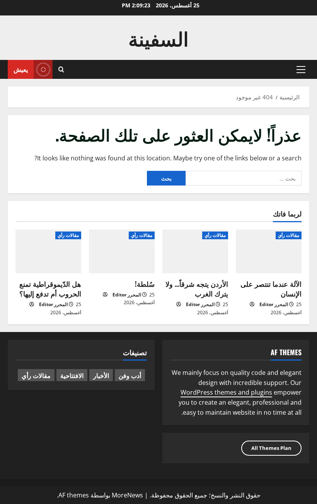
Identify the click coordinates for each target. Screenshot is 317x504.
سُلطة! (145, 284)
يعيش (21, 69)
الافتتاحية (72, 375)
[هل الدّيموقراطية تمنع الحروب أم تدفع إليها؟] (48, 251)
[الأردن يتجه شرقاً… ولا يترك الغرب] (195, 251)
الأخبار (101, 375)
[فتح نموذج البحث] (61, 69)
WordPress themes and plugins (226, 392)
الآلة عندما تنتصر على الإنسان (271, 288)
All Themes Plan (271, 447)
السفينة (158, 37)
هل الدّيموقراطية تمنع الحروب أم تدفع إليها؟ (50, 288)
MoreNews (127, 495)
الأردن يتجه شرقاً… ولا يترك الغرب (196, 288)
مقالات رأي (288, 235)
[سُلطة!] (122, 251)
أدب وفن (130, 375)
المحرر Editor (273, 304)
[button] (301, 69)
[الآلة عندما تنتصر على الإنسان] (269, 251)
